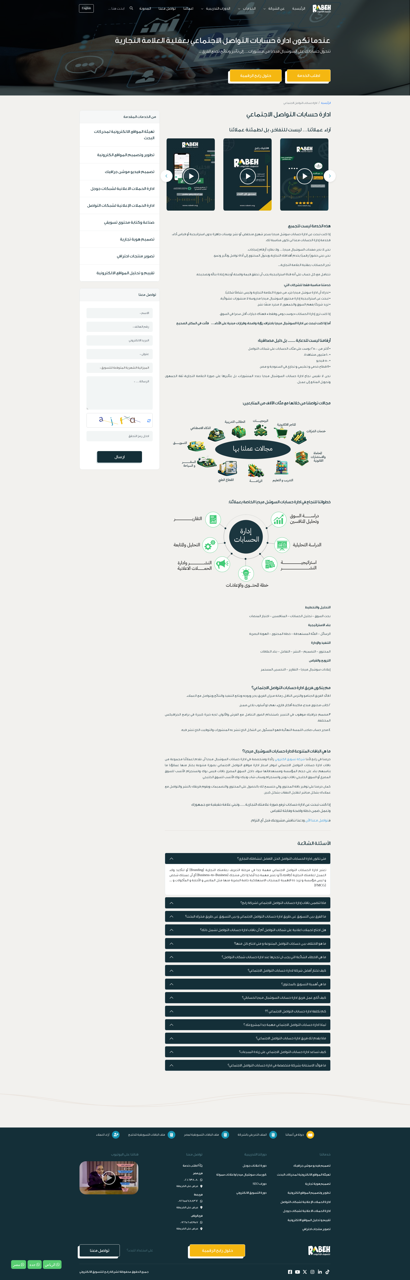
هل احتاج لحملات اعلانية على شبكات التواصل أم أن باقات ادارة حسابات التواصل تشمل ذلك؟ (263, 930)
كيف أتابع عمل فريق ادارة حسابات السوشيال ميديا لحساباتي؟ (284, 998)
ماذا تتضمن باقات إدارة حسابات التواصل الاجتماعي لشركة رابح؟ (283, 903)
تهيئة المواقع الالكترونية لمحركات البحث (124, 134)
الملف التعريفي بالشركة (252, 1134)
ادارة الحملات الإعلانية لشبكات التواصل (120, 205)
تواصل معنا (167, 8)
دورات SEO (259, 1184)
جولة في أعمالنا (295, 1134)
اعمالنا (188, 8)
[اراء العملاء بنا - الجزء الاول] (247, 174)
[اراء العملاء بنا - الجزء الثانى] (191, 174)
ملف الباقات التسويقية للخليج (146, 1134)
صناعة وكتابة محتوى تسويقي (129, 222)
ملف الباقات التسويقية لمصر (201, 1134)
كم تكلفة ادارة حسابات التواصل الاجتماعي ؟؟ (295, 1011)
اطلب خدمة (190, 1165)
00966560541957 (189, 1222)
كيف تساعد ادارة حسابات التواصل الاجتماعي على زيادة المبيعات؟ (282, 1052)
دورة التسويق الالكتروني (251, 1193)
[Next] (330, 176)
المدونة (145, 8)
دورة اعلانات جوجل (254, 1165)
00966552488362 (188, 1200)
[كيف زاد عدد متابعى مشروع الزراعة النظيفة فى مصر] (304, 174)
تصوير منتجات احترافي (135, 256)
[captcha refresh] (149, 420)
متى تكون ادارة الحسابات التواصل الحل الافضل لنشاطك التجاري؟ (281, 859)
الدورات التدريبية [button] (217, 8)
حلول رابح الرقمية (255, 75)
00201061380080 (191, 1179)
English (86, 8)
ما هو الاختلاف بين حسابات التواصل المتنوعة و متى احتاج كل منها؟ (280, 944)
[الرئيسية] (321, 8)
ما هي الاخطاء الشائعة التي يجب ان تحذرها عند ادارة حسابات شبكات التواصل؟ (274, 957)
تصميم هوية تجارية (137, 239)
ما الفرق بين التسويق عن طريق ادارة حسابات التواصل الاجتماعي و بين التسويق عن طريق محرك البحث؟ (255, 916)
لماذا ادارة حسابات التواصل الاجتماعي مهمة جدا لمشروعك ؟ (284, 1025)
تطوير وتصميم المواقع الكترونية (125, 154)
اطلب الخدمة (308, 75)
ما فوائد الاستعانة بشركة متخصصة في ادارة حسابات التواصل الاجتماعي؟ (277, 1065)
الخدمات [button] (249, 8)
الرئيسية (298, 8)
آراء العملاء (102, 1134)
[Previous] (167, 176)
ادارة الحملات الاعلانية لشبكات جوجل (122, 188)
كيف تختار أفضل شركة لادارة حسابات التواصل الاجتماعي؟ (287, 970)
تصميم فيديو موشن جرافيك (129, 171)
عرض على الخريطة (187, 1186)
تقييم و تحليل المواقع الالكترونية (125, 273)
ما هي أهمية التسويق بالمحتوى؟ (303, 984)
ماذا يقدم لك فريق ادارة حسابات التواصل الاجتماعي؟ (291, 1038)
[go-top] (394, 1267)
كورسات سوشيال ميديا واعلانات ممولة (241, 1174)
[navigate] (108, 1177)
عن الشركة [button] (276, 8)
